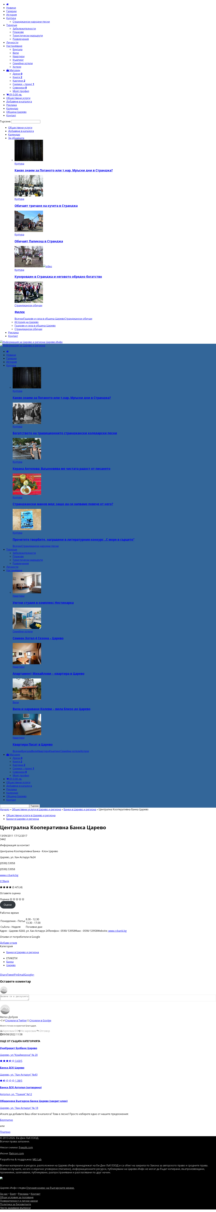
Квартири (19, 56)
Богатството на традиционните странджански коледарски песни (65, 433)
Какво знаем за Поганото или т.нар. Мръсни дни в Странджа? (64, 170)
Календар (12, 108)
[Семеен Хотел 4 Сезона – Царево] (27, 628)
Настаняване (14, 46)
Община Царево (16, 112)
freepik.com (26, 1147)
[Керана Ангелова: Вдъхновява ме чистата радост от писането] (27, 458)
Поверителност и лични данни (19, 1201)
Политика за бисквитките (15, 1204)
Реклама (11, 105)
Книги (17, 77)
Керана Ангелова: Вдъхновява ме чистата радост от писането (61, 469)
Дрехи (17, 73)
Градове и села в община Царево (44, 318)
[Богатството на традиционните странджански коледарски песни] (27, 423)
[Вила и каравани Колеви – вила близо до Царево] (27, 699)
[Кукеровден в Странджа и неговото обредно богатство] (33, 266)
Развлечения (21, 39)
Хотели (17, 67)
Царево (11, 965)
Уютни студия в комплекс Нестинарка (43, 603)
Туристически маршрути (28, 35)
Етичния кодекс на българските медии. (50, 1188)
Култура (11, 18)
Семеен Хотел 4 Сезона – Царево (38, 638)
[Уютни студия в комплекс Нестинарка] (27, 592)
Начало (4, 809)
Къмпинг (18, 60)
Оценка (4, 899)
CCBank (4, 881)
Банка (10, 961)
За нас (4, 1194)
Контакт (11, 115)
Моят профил (21, 91)
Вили (16, 53)
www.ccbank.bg (9, 875)
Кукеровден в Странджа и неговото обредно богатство (58, 277)
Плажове (18, 32)
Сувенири (20, 87)
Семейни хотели (23, 63)
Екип (13, 1194)
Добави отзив (8, 943)
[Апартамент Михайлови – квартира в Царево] (27, 663)
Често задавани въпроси (15, 1207)
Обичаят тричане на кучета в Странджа (46, 206)
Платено (5, 1132)
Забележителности (24, 28)
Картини (19, 80)
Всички (19, 318)
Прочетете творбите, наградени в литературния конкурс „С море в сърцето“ (73, 539)
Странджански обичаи (28, 305)
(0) (15, 94)
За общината (16, 138)
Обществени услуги (18, 98)
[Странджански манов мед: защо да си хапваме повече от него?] (27, 494)
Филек (20, 312)
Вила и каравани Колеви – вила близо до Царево (51, 709)
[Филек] (29, 302)
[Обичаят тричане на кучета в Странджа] (29, 195)
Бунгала (17, 49)
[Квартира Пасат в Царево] (27, 734)
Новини (11, 7)
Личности (12, 42)
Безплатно (6, 1120)
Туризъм (11, 25)
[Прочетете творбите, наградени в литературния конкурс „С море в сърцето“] (27, 529)
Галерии (11, 11)
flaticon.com (16, 1153)
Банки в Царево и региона (80, 809)
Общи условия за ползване (17, 1197)
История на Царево (27, 322)
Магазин (14, 70)
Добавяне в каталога (19, 101)
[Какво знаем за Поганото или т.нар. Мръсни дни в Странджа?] (29, 160)
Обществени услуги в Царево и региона (36, 809)
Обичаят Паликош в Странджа (39, 241)
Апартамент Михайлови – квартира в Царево (48, 673)
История (11, 14)
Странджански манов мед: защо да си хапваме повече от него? (63, 504)
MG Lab (37, 1159)
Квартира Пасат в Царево (33, 744)
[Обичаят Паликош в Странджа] (29, 231)
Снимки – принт (23, 84)
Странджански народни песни (31, 21)
